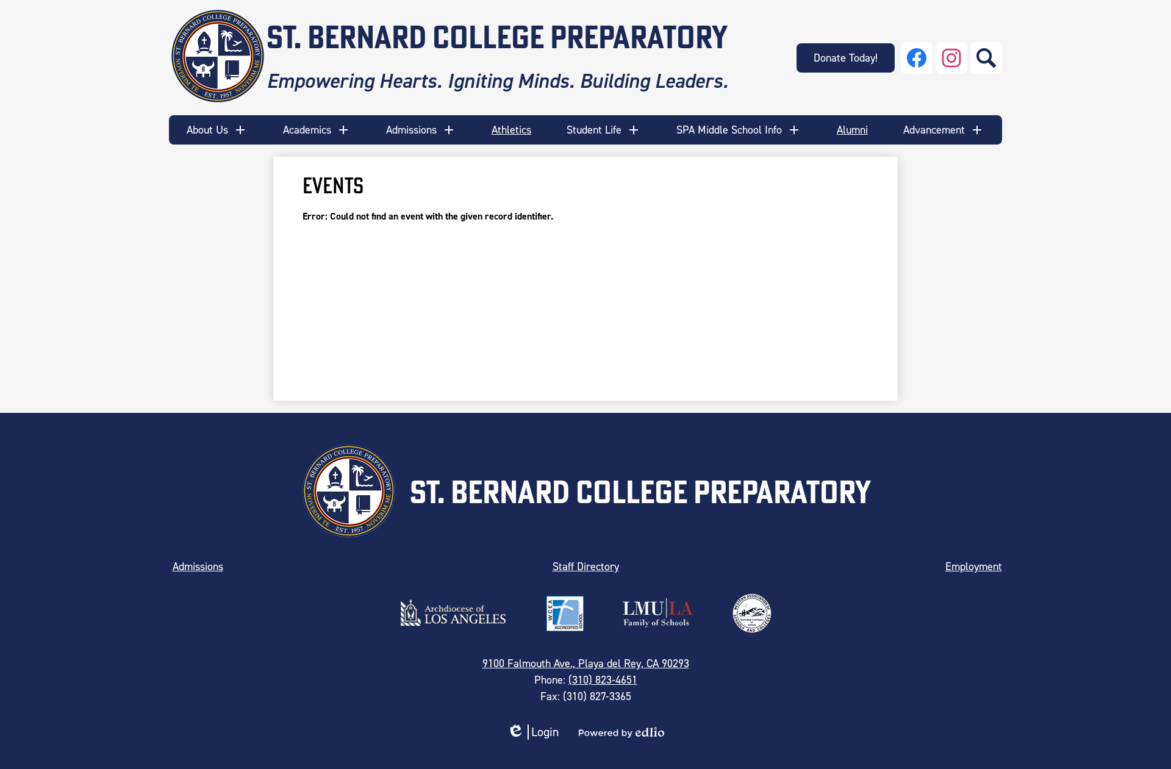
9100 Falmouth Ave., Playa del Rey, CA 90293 (585, 663)
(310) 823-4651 (602, 680)
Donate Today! (846, 58)
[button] (217, 130)
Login (533, 732)
